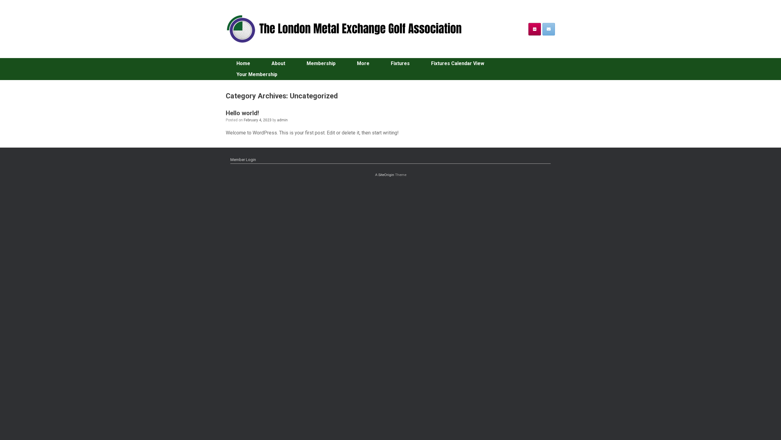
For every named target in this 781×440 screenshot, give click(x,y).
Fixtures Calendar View (457, 63)
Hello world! (242, 113)
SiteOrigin (386, 175)
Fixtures (400, 63)
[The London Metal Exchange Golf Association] (348, 29)
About (278, 63)
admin (282, 120)
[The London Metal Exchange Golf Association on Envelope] (548, 29)
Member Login (243, 159)
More (363, 63)
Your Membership (256, 74)
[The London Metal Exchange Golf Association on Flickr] (534, 29)
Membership (321, 63)
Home (243, 63)
